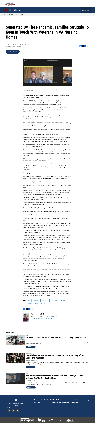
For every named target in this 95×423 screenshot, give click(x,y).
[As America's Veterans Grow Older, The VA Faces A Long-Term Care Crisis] (15, 340)
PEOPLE (16, 14)
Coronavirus (44, 300)
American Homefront (40, 303)
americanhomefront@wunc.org (79, 400)
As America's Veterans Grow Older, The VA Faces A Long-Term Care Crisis (56, 337)
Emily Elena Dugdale (30, 360)
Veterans (30, 303)
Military (63, 300)
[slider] (12, 10)
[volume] (10, 10)
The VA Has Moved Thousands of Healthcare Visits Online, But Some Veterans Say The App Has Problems (54, 376)
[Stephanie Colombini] (26, 317)
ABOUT (11, 14)
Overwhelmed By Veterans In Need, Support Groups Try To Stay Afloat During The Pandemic (55, 356)
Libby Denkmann (29, 339)
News (7, 22)
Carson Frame (28, 380)
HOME (6, 14)
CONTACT (22, 14)
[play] (6, 10)
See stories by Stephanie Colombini (41, 318)
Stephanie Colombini (26, 44)
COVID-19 (36, 300)
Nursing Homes (54, 300)
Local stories (28, 353)
